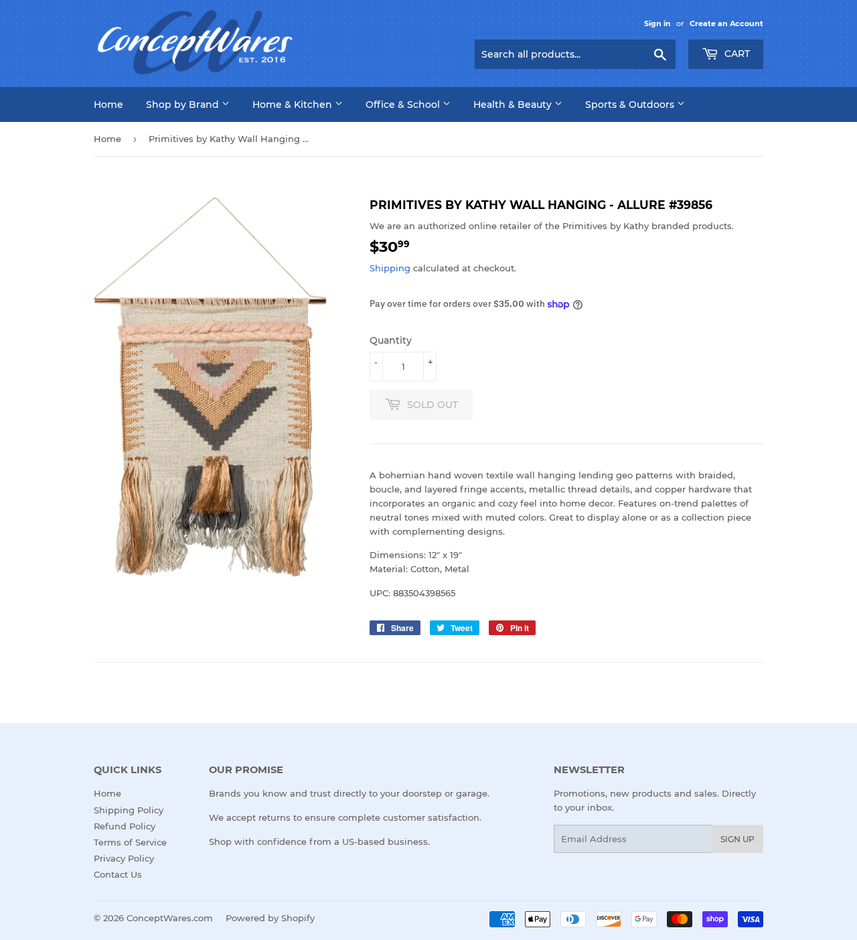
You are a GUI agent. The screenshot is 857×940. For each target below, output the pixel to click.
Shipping (390, 268)
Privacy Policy (124, 858)
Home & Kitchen (293, 104)
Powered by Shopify (270, 918)
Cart (736, 54)
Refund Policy (124, 826)
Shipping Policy (128, 810)
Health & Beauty (513, 104)
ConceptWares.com (170, 918)
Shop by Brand (184, 104)
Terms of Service (130, 842)
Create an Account (726, 23)
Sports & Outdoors (631, 104)
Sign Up (737, 839)
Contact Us (118, 874)
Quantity (391, 340)
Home (108, 104)
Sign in (657, 23)
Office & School (404, 104)
